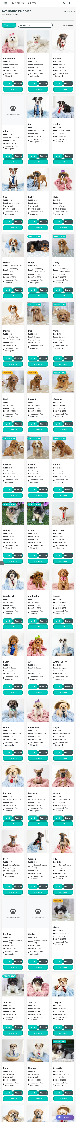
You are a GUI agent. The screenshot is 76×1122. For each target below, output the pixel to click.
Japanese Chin (60, 1065)
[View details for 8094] (63, 513)
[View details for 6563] (13, 985)
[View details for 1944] (13, 776)
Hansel (6, 262)
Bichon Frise (9, 56)
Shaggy (57, 1002)
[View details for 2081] (38, 107)
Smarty (32, 1002)
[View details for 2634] (63, 313)
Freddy (56, 124)
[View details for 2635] (38, 313)
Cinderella (33, 596)
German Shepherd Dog (38, 856)
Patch (6, 661)
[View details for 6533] (38, 1050)
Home (4, 14)
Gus (5, 197)
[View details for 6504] (38, 985)
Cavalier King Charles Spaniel (41, 260)
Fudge (31, 262)
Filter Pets (10, 25)
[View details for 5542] (38, 841)
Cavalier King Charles (12, 260)
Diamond (33, 793)
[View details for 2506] (38, 644)
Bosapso (57, 56)
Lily (55, 858)
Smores (7, 1002)
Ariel (30, 661)
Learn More (13, 89)
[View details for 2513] (13, 579)
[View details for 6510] (13, 1050)
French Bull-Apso (10, 724)
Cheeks (7, 527)
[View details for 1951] (63, 710)
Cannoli (32, 464)
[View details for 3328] (63, 644)
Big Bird (7, 934)
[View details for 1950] (38, 710)
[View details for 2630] (63, 381)
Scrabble (57, 1068)
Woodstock (8, 596)
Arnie (31, 530)
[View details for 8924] (13, 41)
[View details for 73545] (63, 1050)
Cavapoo (32, 328)
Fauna (56, 596)
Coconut (57, 399)
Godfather (58, 530)
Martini (7, 330)
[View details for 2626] (63, 447)
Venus (56, 330)
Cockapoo (8, 593)
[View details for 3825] (13, 513)
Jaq (29, 124)
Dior (5, 858)
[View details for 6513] (63, 985)
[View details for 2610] (38, 245)
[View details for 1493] (13, 313)
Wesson (32, 858)
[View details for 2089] (63, 107)
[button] (64, 3)
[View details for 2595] (63, 245)
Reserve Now (34, 236)
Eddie (6, 727)
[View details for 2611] (38, 776)
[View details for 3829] (38, 513)
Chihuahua (58, 527)
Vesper (31, 58)
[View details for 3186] (38, 179)
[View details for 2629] (13, 447)
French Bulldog (35, 790)
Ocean (56, 793)
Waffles (7, 464)
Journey (7, 793)
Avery (56, 262)
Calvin (56, 464)
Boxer (31, 194)
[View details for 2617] (13, 841)
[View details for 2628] (38, 447)
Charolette (33, 727)
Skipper (32, 1068)
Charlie (57, 58)
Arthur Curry (59, 661)
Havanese (58, 924)
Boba (56, 197)
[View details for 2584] (63, 776)
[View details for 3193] (63, 179)
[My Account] (69, 3)
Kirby (31, 197)
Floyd (56, 727)
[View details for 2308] (13, 179)
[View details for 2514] (13, 644)
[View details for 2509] (38, 579)
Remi (5, 1068)
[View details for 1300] (38, 41)
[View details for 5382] (63, 841)
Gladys (31, 934)
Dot (30, 330)
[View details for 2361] (63, 41)
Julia (5, 131)
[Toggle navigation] (6, 3)
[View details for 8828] (13, 245)
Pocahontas (9, 58)
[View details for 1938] (13, 710)
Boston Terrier (10, 128)
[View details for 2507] (63, 579)
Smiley (6, 530)
